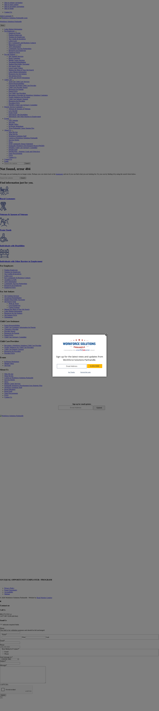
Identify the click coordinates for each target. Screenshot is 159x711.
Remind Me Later (85, 372)
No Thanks (71, 372)
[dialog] (79, 356)
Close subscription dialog (106, 334)
